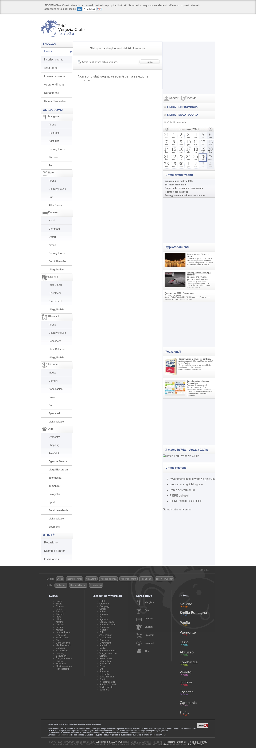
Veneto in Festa (195, 673)
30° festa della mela (175, 184)
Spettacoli (54, 413)
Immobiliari (55, 485)
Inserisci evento (53, 59)
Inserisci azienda (54, 76)
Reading (60, 653)
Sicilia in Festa (195, 713)
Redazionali (51, 92)
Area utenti (50, 67)
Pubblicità (193, 742)
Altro (147, 651)
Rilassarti (149, 635)
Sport (52, 502)
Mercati (59, 629)
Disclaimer (182, 742)
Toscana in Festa (195, 693)
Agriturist (54, 140)
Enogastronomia (64, 658)
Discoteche (55, 292)
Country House (57, 149)
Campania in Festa (195, 703)
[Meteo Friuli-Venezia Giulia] (181, 455)
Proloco (53, 397)
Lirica (58, 619)
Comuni (53, 380)
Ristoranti (54, 132)
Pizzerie (53, 157)
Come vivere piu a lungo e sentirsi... (195, 359)
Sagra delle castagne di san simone (184, 188)
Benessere (55, 340)
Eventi (48, 51)
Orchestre (54, 436)
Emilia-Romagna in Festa (195, 614)
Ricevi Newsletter (55, 101)
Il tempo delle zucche (176, 191)
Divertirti (149, 626)
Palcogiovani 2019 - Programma (179, 293)
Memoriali (61, 663)
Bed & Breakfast (58, 261)
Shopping (54, 445)
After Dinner (55, 205)
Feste (59, 609)
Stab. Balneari (56, 349)
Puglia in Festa (195, 624)
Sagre (59, 601)
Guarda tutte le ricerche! (177, 509)
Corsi (58, 640)
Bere (147, 610)
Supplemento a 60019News (109, 742)
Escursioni (61, 655)
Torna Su (203, 569)
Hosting (164, 744)
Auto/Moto (54, 453)
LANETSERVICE (196, 744)
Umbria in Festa (195, 683)
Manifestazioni (63, 645)
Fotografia (54, 494)
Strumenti (54, 526)
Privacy (203, 742)
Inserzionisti (51, 559)
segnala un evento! (144, 733)
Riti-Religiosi (62, 650)
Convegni (60, 648)
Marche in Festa (195, 604)
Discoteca (61, 635)
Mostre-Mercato (64, 666)
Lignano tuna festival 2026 (179, 181)
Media (52, 372)
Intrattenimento (63, 632)
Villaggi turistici (57, 269)
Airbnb (52, 124)
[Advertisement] (189, 63)
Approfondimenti (54, 84)
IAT (101, 616)
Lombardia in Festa (195, 664)
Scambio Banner (54, 550)
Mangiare (149, 602)
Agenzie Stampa (58, 461)
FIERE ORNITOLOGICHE (186, 501)
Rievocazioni (62, 669)
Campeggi (54, 228)
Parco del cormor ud (182, 490)
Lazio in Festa (195, 644)
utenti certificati (64, 735)
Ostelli (52, 236)
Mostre (59, 622)
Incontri (59, 627)
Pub (51, 165)
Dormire (149, 618)
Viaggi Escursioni (58, 469)
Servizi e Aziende (58, 510)
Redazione (51, 542)
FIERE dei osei (179, 495)
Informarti (149, 643)
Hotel (52, 220)
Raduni (59, 661)
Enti (51, 405)
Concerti (60, 624)
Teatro (59, 603)
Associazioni (56, 388)
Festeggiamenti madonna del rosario (185, 195)
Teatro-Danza (62, 637)
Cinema (60, 606)
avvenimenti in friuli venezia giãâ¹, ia (192, 478)
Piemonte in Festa (195, 634)
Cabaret (60, 614)
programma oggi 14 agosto (186, 484)
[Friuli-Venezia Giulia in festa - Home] (64, 28)
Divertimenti (55, 301)
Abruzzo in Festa (195, 654)
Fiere (58, 616)
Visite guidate (56, 421)
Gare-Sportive (63, 642)
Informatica (55, 477)
